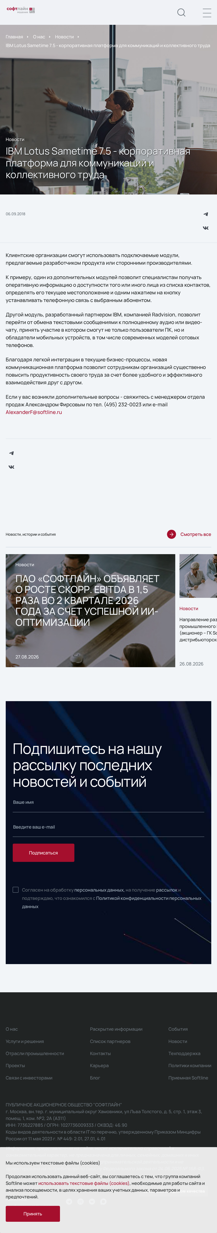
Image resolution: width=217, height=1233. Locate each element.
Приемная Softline (188, 1078)
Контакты (100, 1053)
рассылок (166, 890)
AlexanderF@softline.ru (34, 411)
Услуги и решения (25, 1041)
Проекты (15, 1065)
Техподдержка (184, 1053)
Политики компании (189, 1065)
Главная (14, 37)
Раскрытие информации (116, 1029)
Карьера (99, 1065)
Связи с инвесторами (29, 1078)
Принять (33, 1214)
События (178, 1029)
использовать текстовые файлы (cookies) (83, 1183)
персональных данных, (99, 890)
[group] (90, 610)
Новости (64, 37)
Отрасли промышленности (35, 1053)
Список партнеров (110, 1041)
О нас (39, 37)
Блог (95, 1078)
